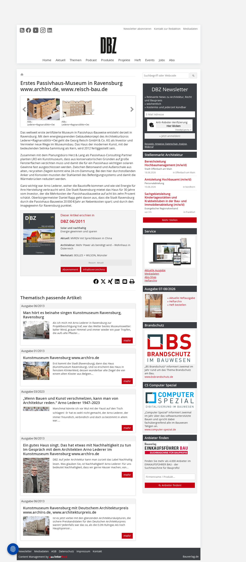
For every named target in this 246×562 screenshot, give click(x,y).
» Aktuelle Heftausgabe (181, 298)
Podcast (91, 60)
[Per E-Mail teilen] (124, 281)
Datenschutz (66, 551)
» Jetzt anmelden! (169, 136)
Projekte (124, 60)
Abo (172, 60)
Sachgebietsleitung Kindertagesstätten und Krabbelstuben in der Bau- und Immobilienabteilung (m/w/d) (166, 199)
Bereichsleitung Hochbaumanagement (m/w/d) (166, 163)
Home (47, 60)
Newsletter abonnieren (137, 28)
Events (150, 60)
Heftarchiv (151, 280)
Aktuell (60, 60)
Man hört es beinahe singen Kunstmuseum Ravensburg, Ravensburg (72, 314)
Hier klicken (174, 126)
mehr (127, 340)
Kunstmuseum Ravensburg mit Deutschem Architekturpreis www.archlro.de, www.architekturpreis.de (75, 510)
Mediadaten (190, 28)
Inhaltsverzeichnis (94, 269)
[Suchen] (193, 75)
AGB (53, 551)
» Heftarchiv (174, 301)
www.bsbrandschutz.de (159, 376)
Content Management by (34, 556)
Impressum (83, 551)
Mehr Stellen (170, 220)
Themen (75, 60)
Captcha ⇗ (183, 130)
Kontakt (97, 551)
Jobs (162, 60)
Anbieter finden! (171, 485)
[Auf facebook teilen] (96, 283)
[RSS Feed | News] (22, 30)
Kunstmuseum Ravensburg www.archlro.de (61, 357)
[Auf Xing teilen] (110, 283)
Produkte (107, 60)
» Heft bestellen (176, 304)
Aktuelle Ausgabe (155, 270)
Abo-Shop (150, 277)
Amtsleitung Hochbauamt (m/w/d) (168, 179)
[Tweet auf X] (103, 283)
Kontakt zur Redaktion (167, 28)
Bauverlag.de (191, 556)
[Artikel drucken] (132, 281)
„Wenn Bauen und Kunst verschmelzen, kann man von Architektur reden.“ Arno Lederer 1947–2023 (70, 400)
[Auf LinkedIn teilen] (117, 283)
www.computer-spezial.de (160, 429)
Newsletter (25, 551)
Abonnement (70, 269)
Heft (138, 60)
